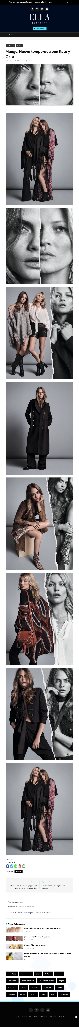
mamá (23, 987)
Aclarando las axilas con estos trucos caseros (42, 928)
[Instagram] (19, 866)
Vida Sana (44, 1016)
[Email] (23, 866)
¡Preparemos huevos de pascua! (37, 936)
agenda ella (26, 974)
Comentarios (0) (12, 906)
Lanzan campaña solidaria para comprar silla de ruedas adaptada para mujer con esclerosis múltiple (30, 2)
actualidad (12, 974)
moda (59, 987)
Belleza (53, 1016)
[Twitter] (11, 866)
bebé (38, 974)
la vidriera (12, 987)
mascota (35, 987)
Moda (36, 1016)
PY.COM (19, 46)
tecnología (64, 994)
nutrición (11, 994)
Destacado (18, 871)
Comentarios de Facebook (26, 906)
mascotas (48, 987)
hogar (61, 981)
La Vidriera (10, 46)
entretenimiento (28, 981)
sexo (52, 994)
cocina (58, 974)
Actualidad (26, 1016)
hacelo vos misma (47, 981)
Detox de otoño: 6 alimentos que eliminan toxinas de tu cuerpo (47, 954)
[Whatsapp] (15, 866)
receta (33, 994)
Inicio (17, 1016)
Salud (43, 994)
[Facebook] (7, 866)
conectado (26, 913)
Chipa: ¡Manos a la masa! (35, 945)
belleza (48, 974)
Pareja (22, 994)
